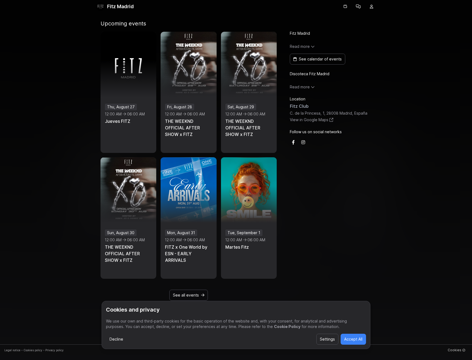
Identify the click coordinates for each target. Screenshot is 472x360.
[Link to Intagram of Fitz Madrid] (303, 142)
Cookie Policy (287, 326)
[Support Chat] (358, 6)
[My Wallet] (345, 6)
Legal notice (12, 350)
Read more (300, 46)
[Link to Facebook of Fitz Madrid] (293, 142)
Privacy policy (54, 350)
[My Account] (371, 6)
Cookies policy (32, 350)
